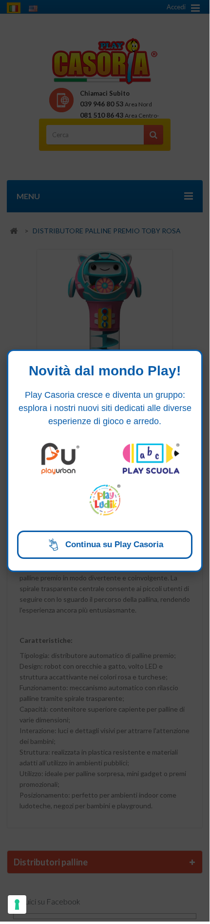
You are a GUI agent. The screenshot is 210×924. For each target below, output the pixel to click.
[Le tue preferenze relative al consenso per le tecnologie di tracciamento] (17, 904)
